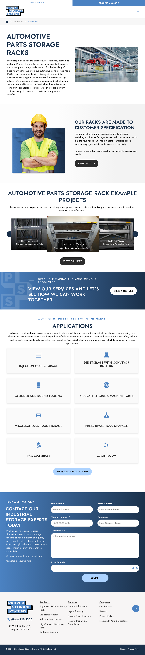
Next (135, 234)
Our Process (105, 606)
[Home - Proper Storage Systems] (15, 11)
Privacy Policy (133, 649)
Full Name (57, 503)
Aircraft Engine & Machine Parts (106, 396)
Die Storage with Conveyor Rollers (106, 364)
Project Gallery (106, 616)
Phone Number (60, 517)
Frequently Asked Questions (113, 621)
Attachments (58, 562)
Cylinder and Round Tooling (38, 396)
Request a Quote (109, 3)
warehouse (109, 333)
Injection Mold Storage (38, 366)
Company (102, 517)
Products (45, 602)
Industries (18, 21)
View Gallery (72, 261)
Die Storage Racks (49, 614)
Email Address (106, 503)
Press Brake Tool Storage (106, 426)
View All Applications (72, 471)
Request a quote (83, 151)
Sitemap (123, 649)
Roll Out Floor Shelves (51, 619)
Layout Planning (76, 611)
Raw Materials (38, 456)
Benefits (103, 611)
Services (72, 602)
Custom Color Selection (79, 616)
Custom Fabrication (77, 606)
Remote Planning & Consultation (77, 622)
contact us (86, 163)
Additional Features (49, 632)
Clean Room (106, 456)
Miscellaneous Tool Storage (38, 426)
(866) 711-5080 (36, 2)
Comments (58, 530)
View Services (123, 290)
